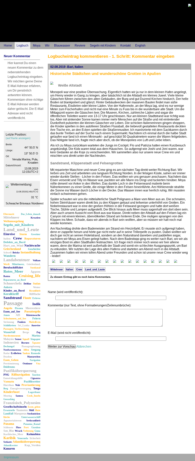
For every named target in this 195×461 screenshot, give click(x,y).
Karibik (9, 438)
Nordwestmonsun (12, 350)
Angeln (7, 308)
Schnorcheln (12, 283)
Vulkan (36, 260)
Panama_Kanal (31, 423)
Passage (12, 303)
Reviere (80, 45)
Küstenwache (33, 315)
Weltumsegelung (13, 221)
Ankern (7, 287)
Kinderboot (11, 392)
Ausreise (35, 325)
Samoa (19, 395)
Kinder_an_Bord (14, 290)
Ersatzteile (9, 410)
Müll (31, 410)
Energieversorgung (20, 388)
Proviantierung (31, 384)
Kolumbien (33, 434)
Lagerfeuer (34, 392)
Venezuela (22, 438)
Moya (36, 45)
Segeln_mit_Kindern (18, 225)
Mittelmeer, (18, 264)
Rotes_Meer (13, 271)
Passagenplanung (31, 346)
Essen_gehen (34, 407)
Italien (6, 238)
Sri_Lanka (24, 325)
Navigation (35, 360)
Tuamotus (22, 410)
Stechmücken (33, 413)
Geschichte (34, 249)
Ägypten (35, 271)
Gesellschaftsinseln (15, 406)
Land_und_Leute (21, 229)
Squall (25, 339)
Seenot (18, 339)
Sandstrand (12, 298)
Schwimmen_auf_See (14, 318)
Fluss (18, 427)
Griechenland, (33, 264)
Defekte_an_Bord (14, 242)
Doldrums (9, 366)
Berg (5, 388)
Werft (6, 264)
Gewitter (35, 234)
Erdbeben (16, 353)
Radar (6, 353)
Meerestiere (33, 308)
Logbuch (22, 45)
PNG (6, 374)
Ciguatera (35, 378)
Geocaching (9, 399)
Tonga (36, 388)
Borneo (25, 342)
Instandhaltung (30, 252)
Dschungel (8, 346)
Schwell (7, 252)
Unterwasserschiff (30, 417)
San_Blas (8, 430)
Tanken (26, 353)
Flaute (27, 298)
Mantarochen (33, 356)
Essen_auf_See (11, 311)
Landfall (8, 413)
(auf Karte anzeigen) (18, 138)
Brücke (16, 252)
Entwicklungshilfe (13, 378)
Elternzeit (8, 214)
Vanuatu (8, 381)
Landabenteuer (16, 260)
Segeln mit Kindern (103, 45)
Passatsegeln (32, 311)
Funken (22, 321)
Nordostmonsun (11, 335)
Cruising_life (29, 276)
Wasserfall (9, 332)
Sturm (23, 234)
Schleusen (8, 427)
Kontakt (125, 45)
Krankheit (34, 290)
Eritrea (36, 298)
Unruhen (35, 427)
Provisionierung (11, 363)
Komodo (35, 353)
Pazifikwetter (32, 381)
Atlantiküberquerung (26, 441)
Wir (47, 45)
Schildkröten (9, 325)
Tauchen (36, 374)
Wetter (36, 287)
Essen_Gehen (10, 360)
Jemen (6, 315)
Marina (36, 335)
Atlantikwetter (10, 445)
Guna (37, 430)
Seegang (35, 349)
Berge (26, 332)
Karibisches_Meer (13, 434)
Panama (8, 423)
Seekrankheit (33, 420)
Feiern (36, 318)
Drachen (7, 356)
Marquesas (20, 413)
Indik (36, 304)
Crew (17, 238)
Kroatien (35, 217)
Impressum (11, 457)
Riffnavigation (20, 374)
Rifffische (34, 294)
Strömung (8, 321)
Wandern (9, 255)
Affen (26, 349)
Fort (26, 427)
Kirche (6, 417)
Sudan (36, 283)
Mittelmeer (11, 217)
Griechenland (12, 249)
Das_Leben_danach (30, 214)
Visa (38, 363)
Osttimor (27, 363)
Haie (37, 410)
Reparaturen (32, 238)
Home (8, 45)
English (140, 45)
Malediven (34, 321)
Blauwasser (62, 45)
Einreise (9, 234)
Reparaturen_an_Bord (14, 280)
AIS (18, 315)
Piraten (19, 308)
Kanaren (9, 448)
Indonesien (11, 342)
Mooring (7, 395)
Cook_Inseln (33, 395)
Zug (38, 332)
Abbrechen (83, 346)
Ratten (6, 276)
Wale (17, 385)
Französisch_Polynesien (21, 403)
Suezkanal (35, 267)
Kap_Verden (32, 445)
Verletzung (28, 431)
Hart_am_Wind (13, 245)
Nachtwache (32, 245)
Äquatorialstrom (12, 420)
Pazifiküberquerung (19, 371)
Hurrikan (8, 385)
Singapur (35, 339)
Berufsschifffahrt (13, 267)
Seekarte (7, 442)
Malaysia (8, 339)
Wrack (18, 430)
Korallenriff (11, 294)
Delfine (27, 283)
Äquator (36, 342)
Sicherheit (35, 438)
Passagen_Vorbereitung (16, 328)
